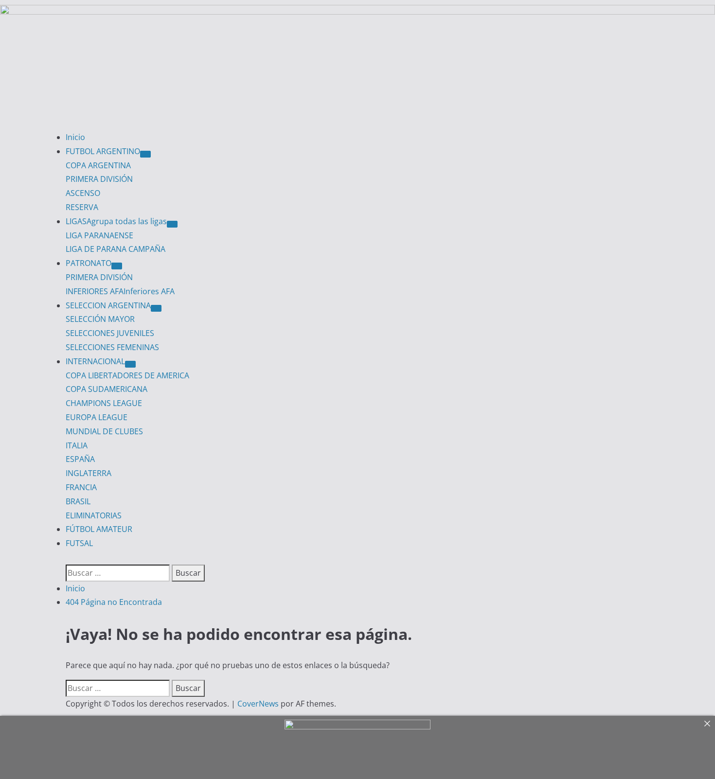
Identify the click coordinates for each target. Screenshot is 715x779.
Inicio (75, 137)
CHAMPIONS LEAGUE (104, 403)
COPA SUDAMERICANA (106, 389)
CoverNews (258, 703)
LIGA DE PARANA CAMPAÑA (115, 249)
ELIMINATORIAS (94, 515)
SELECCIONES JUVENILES (110, 333)
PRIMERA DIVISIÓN (99, 179)
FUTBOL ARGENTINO (103, 151)
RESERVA (82, 207)
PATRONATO (88, 263)
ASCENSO (83, 193)
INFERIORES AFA (120, 291)
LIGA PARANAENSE (99, 235)
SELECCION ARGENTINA (108, 305)
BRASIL (78, 501)
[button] (69, 557)
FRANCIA (81, 487)
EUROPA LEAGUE (96, 417)
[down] (145, 154)
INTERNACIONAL (95, 361)
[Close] (707, 723)
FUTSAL (79, 543)
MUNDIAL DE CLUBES (104, 431)
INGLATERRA (88, 473)
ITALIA (77, 445)
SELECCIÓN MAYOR (100, 319)
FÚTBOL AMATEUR (99, 529)
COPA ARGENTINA (98, 165)
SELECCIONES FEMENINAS (112, 347)
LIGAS (116, 221)
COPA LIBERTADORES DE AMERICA (127, 375)
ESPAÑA (80, 459)
